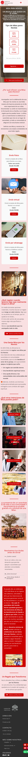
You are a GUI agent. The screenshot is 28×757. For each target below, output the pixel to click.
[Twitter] (5, 755)
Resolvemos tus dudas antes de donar (14, 551)
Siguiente (14, 66)
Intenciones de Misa (8, 745)
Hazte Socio (6, 748)
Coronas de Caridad (14, 483)
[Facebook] (3, 755)
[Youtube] (8, 755)
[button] (20, 2)
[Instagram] (7, 755)
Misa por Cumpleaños (14, 437)
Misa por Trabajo (14, 414)
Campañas (6, 742)
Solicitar (14, 169)
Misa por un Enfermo (14, 460)
